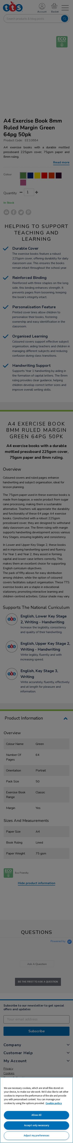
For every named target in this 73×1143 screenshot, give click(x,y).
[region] (36, 1110)
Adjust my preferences (36, 1135)
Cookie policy (54, 1103)
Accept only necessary (36, 1125)
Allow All (36, 1115)
